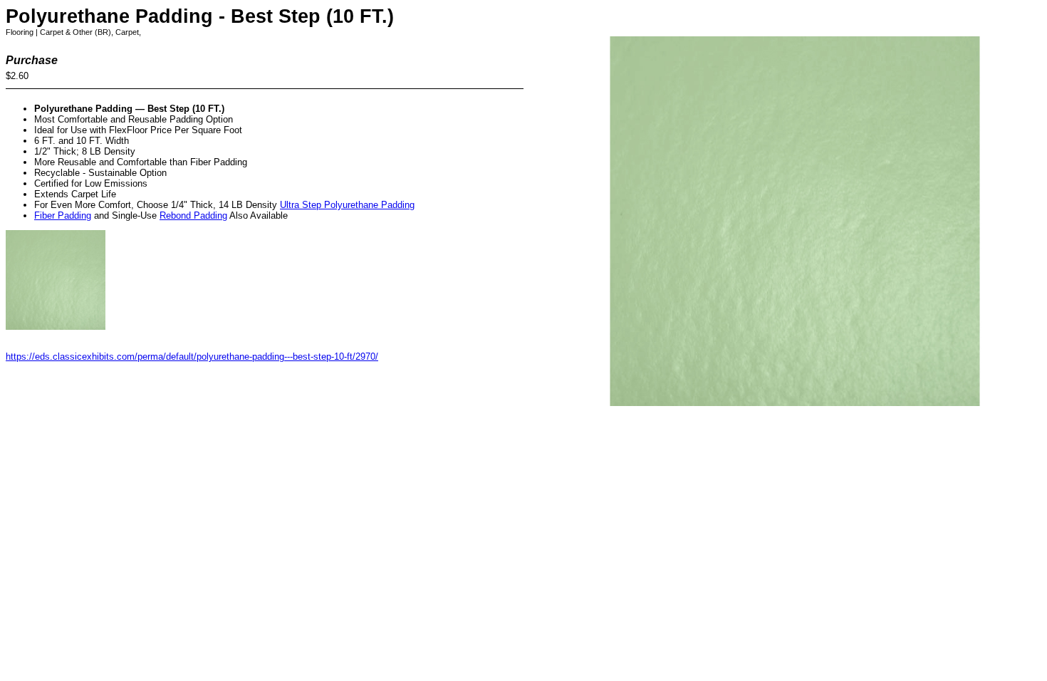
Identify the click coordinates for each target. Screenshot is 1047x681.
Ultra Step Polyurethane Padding (347, 204)
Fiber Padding (62, 215)
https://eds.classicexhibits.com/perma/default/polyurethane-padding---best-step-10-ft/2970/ (192, 356)
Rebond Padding (193, 215)
